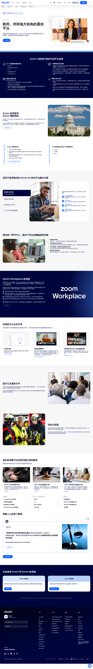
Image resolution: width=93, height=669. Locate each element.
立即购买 (8, 588)
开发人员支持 (81, 639)
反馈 (79, 630)
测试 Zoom (80, 617)
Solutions (23, 6)
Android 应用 (54, 630)
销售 (66, 612)
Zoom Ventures (42, 646)
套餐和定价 (67, 621)
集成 (40, 626)
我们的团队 (41, 621)
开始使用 (7, 40)
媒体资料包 (41, 639)
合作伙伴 (40, 628)
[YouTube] (11, 653)
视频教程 (80, 637)
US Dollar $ (7, 626)
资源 (16, 6)
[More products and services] (89, 2)
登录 (65, 2)
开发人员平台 (41, 641)
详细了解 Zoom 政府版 (14, 161)
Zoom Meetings (69, 195)
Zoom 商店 (41, 648)
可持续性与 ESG (42, 635)
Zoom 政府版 (23, 34)
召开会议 (59, 2)
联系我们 (80, 632)
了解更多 (7, 305)
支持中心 (80, 621)
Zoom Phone (68, 200)
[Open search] (50, 2)
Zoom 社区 (80, 626)
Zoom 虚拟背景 (55, 632)
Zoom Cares (41, 637)
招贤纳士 (40, 623)
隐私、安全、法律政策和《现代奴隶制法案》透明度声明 (83, 643)
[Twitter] (8, 653)
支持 (69, 2)
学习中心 (80, 623)
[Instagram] (17, 653)
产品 (13, 2)
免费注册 (83, 2)
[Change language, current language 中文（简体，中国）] (54, 2)
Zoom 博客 (41, 617)
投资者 (40, 630)
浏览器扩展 (54, 623)
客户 (40, 619)
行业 (4, 20)
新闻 (40, 632)
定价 (30, 2)
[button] (88, 519)
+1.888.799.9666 (68, 617)
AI (18, 2)
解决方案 (24, 2)
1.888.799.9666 (9, 650)
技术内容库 (80, 628)
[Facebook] (14, 653)
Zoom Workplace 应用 (56, 617)
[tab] (17, 193)
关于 (40, 612)
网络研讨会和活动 (69, 626)
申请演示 (67, 623)
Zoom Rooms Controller (57, 621)
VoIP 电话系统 (70, 432)
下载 (53, 612)
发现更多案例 (7, 556)
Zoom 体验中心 (68, 628)
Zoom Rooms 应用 (56, 619)
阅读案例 (9, 547)
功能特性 (9, 6)
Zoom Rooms (68, 204)
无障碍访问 (80, 635)
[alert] (13, 13)
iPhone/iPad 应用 (55, 628)
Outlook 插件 (54, 626)
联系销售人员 (75, 2)
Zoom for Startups (69, 630)
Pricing (31, 6)
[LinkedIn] (5, 653)
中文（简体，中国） (9, 622)
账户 (79, 619)
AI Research (41, 644)
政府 (3, 6)
